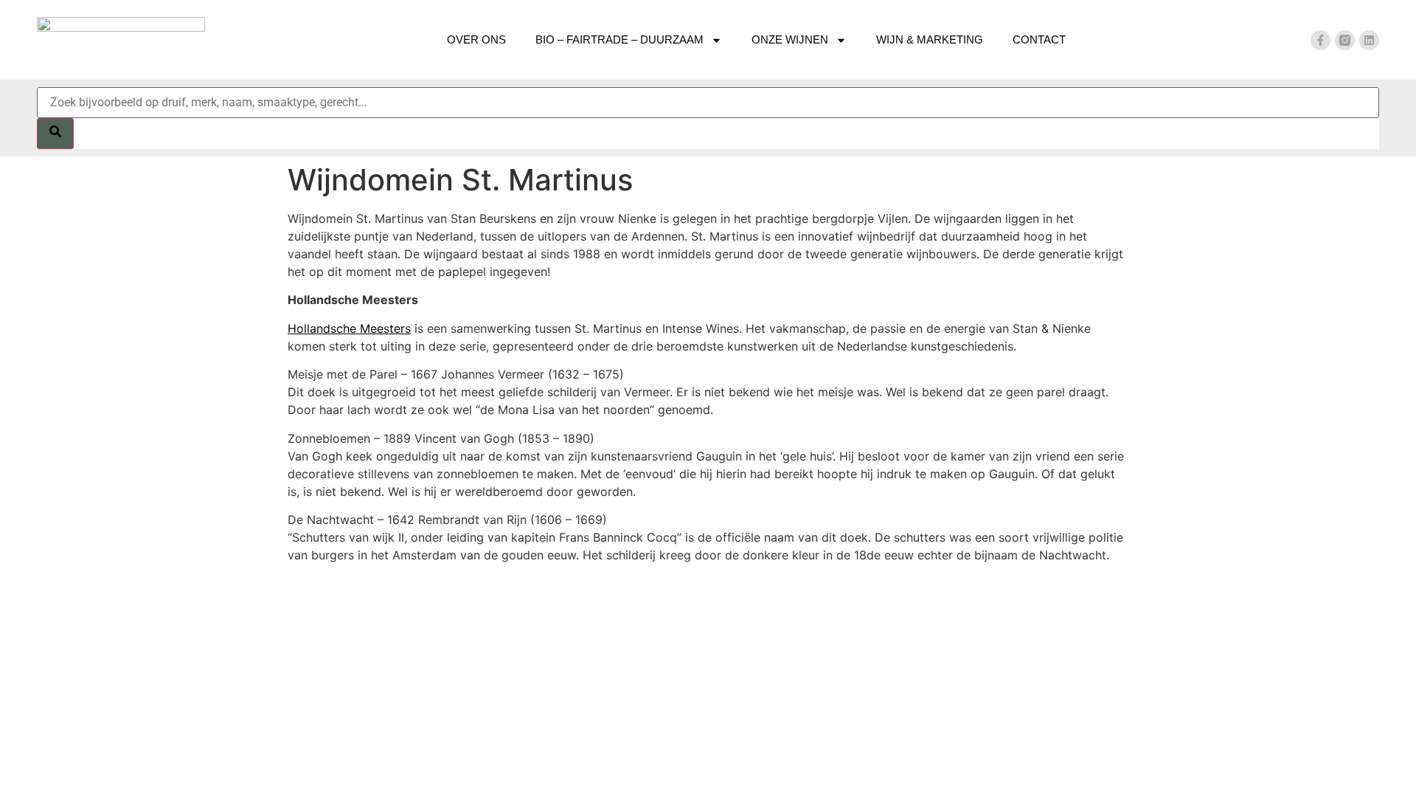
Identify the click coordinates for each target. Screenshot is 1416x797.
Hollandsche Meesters (349, 328)
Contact (1039, 39)
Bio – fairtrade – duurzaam (619, 39)
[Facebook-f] (1320, 40)
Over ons (476, 39)
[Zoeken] (55, 133)
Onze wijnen (790, 39)
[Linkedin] (1369, 40)
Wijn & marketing (929, 39)
